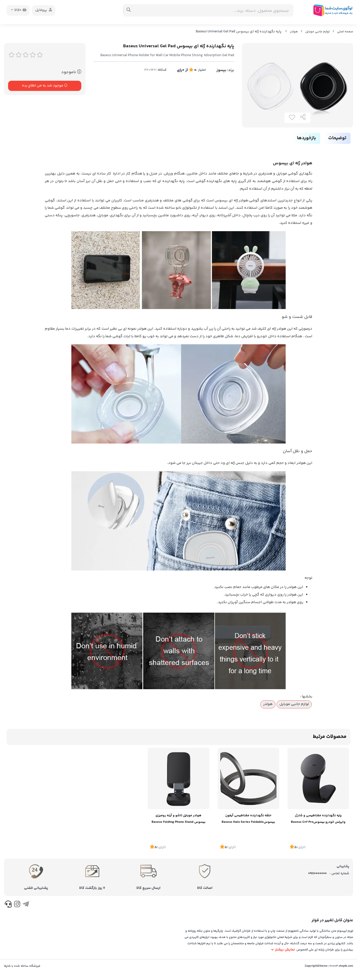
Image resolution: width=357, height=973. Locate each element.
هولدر (294, 31)
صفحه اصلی (345, 31)
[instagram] (17, 905)
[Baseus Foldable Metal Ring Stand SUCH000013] (248, 778)
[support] (8, 905)
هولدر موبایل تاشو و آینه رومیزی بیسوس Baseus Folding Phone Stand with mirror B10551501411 (178, 819)
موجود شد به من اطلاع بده (43, 86)
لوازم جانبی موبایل (317, 31)
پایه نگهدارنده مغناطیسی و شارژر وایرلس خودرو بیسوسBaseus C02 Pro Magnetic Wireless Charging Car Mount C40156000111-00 (318, 819)
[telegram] (25, 905)
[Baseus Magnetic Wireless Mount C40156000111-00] (318, 778)
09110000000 (317, 873)
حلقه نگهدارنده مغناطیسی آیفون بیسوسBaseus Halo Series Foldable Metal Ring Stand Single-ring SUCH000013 (248, 819)
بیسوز (221, 70)
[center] (128, 10)
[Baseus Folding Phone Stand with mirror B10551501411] (178, 778)
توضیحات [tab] (337, 138)
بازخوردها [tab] (306, 138)
